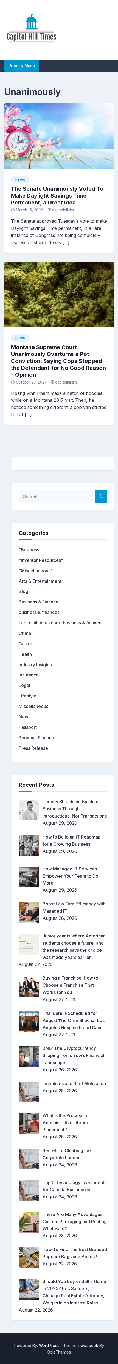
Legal (24, 685)
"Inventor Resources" (41, 560)
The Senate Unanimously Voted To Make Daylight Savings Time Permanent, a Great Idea (57, 195)
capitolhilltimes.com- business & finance (60, 623)
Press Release (33, 748)
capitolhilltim (63, 210)
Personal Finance (36, 737)
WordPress (49, 1345)
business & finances (39, 612)
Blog (23, 591)
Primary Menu (22, 65)
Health (25, 654)
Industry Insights (35, 664)
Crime (25, 633)
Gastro (25, 643)
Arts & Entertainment (40, 581)
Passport (28, 727)
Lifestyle (27, 696)
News (20, 180)
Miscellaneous (33, 706)
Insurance (29, 675)
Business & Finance (38, 602)
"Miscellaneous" (36, 570)
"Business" (30, 549)
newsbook (88, 1345)
